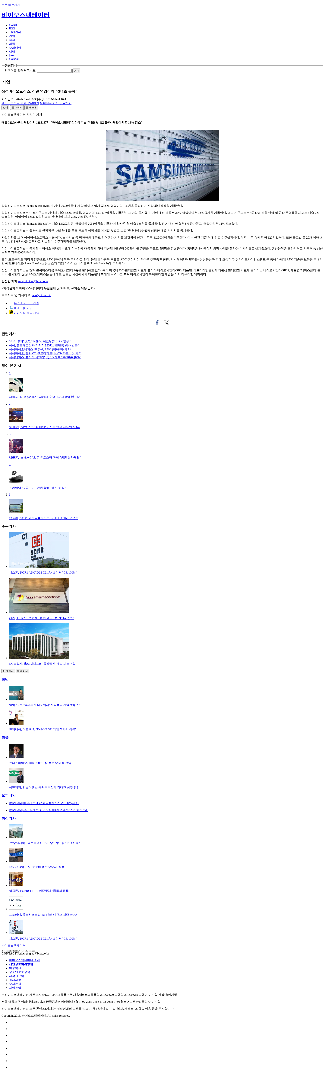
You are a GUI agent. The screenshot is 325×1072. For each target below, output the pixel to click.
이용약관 (15, 968)
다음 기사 (22, 671)
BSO (12, 28)
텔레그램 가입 (23, 308)
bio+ (11, 55)
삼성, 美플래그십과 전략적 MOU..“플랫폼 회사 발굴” (44, 345)
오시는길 (15, 983)
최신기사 (9, 818)
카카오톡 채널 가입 (26, 312)
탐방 (12, 51)
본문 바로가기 (11, 4)
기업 (12, 35)
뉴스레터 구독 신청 (26, 303)
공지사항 (15, 979)
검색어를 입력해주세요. (20, 70)
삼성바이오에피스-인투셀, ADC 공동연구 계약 (40, 349)
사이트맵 (15, 987)
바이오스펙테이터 (26, 14)
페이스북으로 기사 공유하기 (157, 322)
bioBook (14, 58)
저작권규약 (16, 975)
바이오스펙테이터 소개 (24, 960)
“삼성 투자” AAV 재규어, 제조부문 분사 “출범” (40, 341)
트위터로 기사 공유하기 (166, 322)
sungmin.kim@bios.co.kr (33, 281)
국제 (12, 39)
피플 (12, 43)
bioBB (13, 25)
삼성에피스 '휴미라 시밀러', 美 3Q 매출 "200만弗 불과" (45, 357)
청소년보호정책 (19, 972)
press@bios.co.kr (41, 295)
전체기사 (15, 32)
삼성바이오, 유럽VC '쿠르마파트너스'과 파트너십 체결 (45, 353)
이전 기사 (8, 671)
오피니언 (15, 47)
